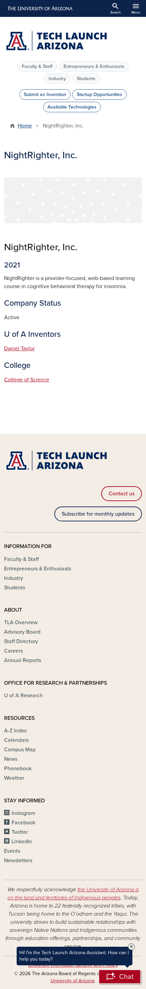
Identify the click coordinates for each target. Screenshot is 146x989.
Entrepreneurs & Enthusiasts (93, 66)
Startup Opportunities (99, 94)
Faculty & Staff (37, 66)
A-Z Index (15, 730)
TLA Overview (21, 622)
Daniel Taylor (19, 348)
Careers (13, 650)
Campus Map (20, 749)
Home (25, 125)
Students (86, 78)
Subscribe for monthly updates (98, 514)
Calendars (16, 740)
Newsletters (18, 860)
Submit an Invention (45, 94)
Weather (14, 778)
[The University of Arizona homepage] (39, 8)
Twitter (20, 832)
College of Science (26, 379)
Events (12, 851)
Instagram (23, 813)
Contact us (121, 493)
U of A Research (23, 695)
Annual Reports (22, 660)
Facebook (23, 822)
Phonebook (18, 768)
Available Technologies (72, 107)
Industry (57, 78)
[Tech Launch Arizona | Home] (73, 41)
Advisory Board (22, 632)
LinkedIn (22, 841)
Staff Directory (21, 641)
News (10, 759)
